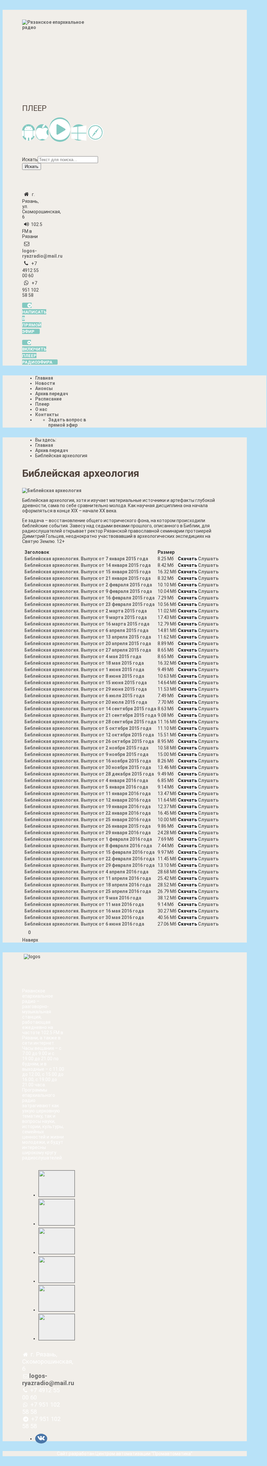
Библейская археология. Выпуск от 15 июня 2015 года (85, 682)
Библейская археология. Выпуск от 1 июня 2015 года (84, 669)
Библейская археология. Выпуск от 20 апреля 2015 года (87, 643)
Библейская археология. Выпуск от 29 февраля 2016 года (89, 865)
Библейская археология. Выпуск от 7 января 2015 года (86, 558)
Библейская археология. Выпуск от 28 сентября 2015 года (90, 721)
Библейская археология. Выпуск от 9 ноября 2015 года (86, 754)
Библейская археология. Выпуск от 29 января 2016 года (87, 832)
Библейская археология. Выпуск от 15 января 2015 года (87, 571)
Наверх (30, 940)
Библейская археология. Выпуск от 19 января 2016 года (87, 806)
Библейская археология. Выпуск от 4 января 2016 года (86, 780)
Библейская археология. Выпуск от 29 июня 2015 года (85, 689)
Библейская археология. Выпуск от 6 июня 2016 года (84, 924)
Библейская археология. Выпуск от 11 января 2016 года (87, 793)
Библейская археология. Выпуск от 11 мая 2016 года (84, 904)
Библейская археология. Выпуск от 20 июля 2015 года (85, 702)
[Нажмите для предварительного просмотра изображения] (51, 490)
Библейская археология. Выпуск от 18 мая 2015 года (84, 663)
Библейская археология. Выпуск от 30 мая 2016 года (84, 917)
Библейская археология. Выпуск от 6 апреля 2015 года (86, 630)
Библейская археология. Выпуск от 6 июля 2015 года (84, 695)
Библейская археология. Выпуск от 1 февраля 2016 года (88, 839)
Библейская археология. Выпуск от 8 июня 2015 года (84, 676)
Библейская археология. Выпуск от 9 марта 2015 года (85, 617)
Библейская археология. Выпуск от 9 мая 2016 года (82, 897)
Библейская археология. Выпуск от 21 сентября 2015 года (90, 715)
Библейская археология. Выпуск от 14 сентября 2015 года (90, 708)
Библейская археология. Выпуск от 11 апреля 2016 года (87, 878)
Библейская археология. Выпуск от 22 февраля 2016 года (89, 858)
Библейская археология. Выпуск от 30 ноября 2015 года (87, 767)
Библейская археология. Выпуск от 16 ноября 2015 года (87, 760)
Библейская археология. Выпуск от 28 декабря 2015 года (89, 774)
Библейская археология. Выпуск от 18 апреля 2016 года (87, 884)
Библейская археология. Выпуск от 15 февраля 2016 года (89, 852)
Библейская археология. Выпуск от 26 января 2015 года (87, 826)
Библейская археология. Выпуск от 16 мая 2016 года (84, 911)
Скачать (188, 558)
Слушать (208, 558)
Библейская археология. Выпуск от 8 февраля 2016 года (88, 845)
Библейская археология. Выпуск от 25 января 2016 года (87, 819)
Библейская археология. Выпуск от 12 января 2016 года (87, 800)
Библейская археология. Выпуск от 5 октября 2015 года (87, 728)
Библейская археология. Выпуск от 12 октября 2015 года (89, 734)
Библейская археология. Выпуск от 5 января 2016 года (86, 787)
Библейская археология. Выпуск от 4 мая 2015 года (82, 656)
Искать (30, 159)
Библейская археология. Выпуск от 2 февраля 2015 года (88, 584)
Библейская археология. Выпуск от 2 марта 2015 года (85, 610)
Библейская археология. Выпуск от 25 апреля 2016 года (87, 891)
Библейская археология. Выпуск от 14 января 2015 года (87, 565)
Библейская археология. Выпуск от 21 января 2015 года (87, 578)
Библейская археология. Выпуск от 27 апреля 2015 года (87, 650)
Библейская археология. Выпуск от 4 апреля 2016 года (86, 871)
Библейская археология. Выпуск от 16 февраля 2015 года (89, 597)
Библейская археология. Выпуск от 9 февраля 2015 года (88, 591)
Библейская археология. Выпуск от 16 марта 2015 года (86, 624)
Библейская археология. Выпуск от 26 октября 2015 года (89, 741)
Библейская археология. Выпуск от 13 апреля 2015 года (87, 637)
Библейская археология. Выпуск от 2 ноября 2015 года (86, 747)
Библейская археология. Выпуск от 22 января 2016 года (87, 813)
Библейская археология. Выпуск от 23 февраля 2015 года (89, 604)
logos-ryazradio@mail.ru (42, 253)
